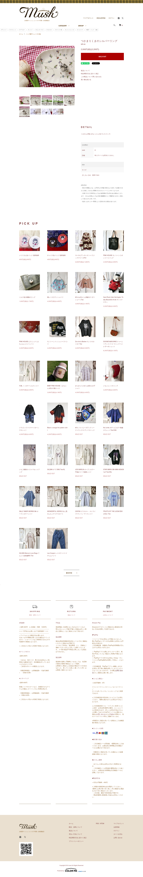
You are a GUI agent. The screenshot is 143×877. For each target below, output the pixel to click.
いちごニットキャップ (110, 386)
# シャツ (30, 30)
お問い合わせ (101, 714)
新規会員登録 (101, 18)
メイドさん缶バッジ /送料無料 (29, 255)
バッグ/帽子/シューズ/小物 (33, 34)
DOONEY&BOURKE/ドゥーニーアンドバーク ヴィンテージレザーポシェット (113, 344)
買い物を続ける (86, 79)
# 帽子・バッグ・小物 (91, 30)
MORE (69, 573)
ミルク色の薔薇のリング (27, 297)
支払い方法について (75, 834)
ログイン (111, 18)
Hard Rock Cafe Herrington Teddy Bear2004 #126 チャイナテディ (113, 299)
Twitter (112, 714)
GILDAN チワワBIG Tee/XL (56, 469)
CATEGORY (63, 26)
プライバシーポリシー (76, 841)
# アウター (22, 30)
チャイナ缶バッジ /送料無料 (56, 255)
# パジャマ (80, 30)
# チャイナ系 (58, 30)
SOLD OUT (102, 56)
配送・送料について (75, 827)
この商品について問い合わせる (91, 77)
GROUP (81, 26)
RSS (97, 823)
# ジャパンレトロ (69, 30)
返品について (85, 70)
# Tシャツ (3, 30)
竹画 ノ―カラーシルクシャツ (29, 386)
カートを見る (118, 834)
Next (71, 66)
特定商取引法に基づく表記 (90, 73)
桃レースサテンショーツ (55, 297)
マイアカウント (88, 18)
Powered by (60, 871)
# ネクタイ (49, 30)
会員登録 (116, 827)
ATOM (102, 823)
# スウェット (13, 30)
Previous (22, 66)
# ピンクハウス (40, 30)
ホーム (21, 34)
